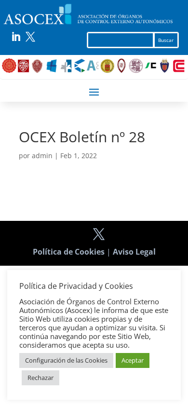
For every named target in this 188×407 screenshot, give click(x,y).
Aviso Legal (134, 251)
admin (42, 155)
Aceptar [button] (132, 360)
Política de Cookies (69, 251)
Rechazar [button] (40, 377)
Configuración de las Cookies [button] (66, 360)
